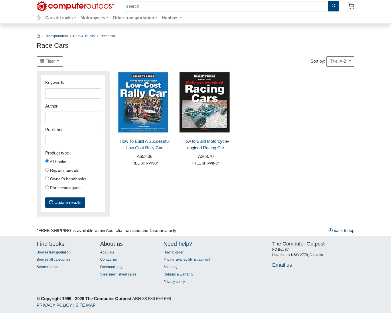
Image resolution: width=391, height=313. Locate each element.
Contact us (108, 259)
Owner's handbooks (67, 179)
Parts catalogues (64, 187)
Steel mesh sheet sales (118, 274)
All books (57, 161)
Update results (67, 202)
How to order (173, 252)
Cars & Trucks (84, 36)
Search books (47, 267)
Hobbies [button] (170, 17)
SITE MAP (86, 305)
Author (51, 106)
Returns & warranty (178, 274)
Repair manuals (64, 170)
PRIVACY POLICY (54, 305)
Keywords (54, 82)
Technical (107, 36)
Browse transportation (54, 252)
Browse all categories (53, 259)
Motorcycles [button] (92, 17)
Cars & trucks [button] (59, 17)
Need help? (177, 244)
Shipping (170, 267)
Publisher (54, 129)
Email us (282, 265)
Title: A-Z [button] (338, 61)
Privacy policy (174, 282)
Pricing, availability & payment (186, 259)
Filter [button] (50, 61)
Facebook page (112, 267)
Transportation (56, 36)
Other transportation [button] (133, 17)
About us (107, 252)
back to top (343, 230)
